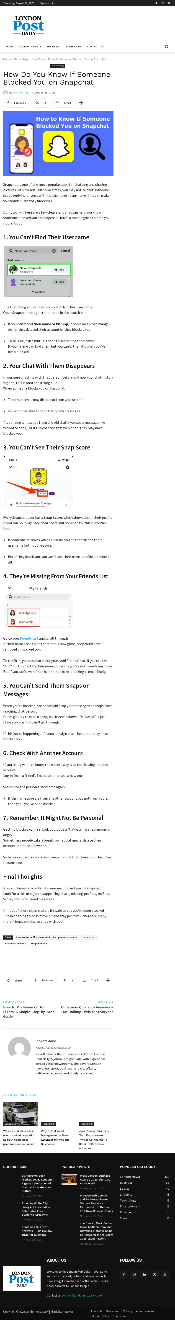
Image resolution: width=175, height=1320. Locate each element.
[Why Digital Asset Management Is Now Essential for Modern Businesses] (58, 1114)
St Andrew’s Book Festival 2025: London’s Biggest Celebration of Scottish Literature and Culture (37, 1183)
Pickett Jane (21, 92)
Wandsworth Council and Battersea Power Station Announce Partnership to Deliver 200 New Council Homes (96, 1203)
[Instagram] (162, 3)
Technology (21, 59)
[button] (166, 46)
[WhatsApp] (165, 1275)
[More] (81, 103)
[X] (169, 3)
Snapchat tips (39, 943)
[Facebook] (156, 3)
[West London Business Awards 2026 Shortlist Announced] (69, 1179)
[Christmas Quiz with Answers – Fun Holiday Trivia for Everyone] (11, 1230)
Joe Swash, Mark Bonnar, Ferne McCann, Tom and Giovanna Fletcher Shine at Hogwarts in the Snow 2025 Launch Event (96, 1231)
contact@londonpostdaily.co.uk (82, 1295)
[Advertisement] (56, 954)
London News (12, 1124)
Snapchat (89, 937)
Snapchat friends (15, 943)
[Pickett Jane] (6, 92)
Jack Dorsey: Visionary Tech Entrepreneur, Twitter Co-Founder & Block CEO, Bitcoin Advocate (94, 1139)
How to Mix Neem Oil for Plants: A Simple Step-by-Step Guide (28, 1011)
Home (7, 59)
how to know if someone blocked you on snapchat (47, 937)
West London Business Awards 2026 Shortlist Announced (95, 1179)
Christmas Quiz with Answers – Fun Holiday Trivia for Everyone (37, 1230)
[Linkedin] (144, 1275)
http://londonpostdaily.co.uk (53, 1047)
